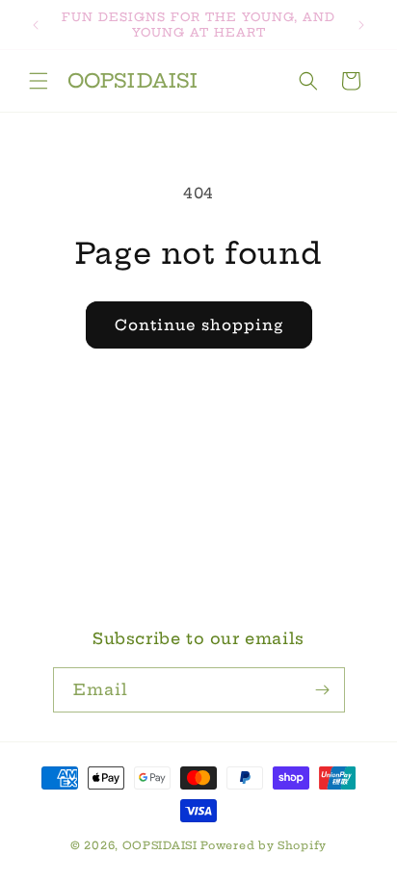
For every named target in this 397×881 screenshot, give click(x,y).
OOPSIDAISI (160, 845)
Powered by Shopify (263, 845)
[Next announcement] (361, 25)
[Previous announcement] (35, 25)
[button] (38, 81)
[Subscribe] (323, 690)
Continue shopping (199, 325)
